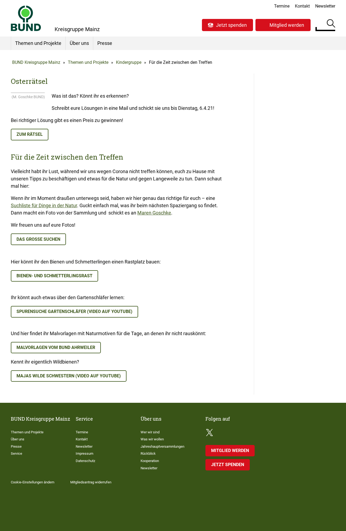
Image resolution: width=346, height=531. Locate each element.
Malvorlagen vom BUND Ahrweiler (55, 347)
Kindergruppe (128, 62)
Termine (282, 6)
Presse (104, 43)
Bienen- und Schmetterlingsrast (54, 275)
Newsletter (325, 6)
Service (16, 453)
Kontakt (302, 6)
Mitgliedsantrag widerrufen (90, 482)
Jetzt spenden (231, 25)
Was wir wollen (152, 439)
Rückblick (148, 453)
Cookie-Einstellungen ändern (32, 482)
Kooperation (150, 461)
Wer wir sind (150, 432)
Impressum (84, 453)
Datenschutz (85, 461)
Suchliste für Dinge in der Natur (44, 205)
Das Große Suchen (38, 239)
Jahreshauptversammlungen (162, 446)
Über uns (79, 43)
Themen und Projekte (38, 43)
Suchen (331, 24)
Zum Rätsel (29, 134)
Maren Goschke (154, 213)
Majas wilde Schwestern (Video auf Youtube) (68, 375)
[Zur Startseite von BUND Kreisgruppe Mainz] (26, 18)
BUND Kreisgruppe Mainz (36, 62)
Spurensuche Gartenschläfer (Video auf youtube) (74, 311)
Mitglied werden (287, 25)
